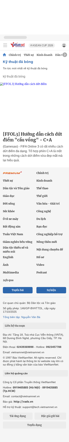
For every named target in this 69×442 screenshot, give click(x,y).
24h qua (8, 280)
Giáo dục (8, 196)
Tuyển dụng (34, 425)
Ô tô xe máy (10, 219)
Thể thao (42, 188)
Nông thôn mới (46, 242)
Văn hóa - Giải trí (48, 203)
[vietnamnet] (18, 47)
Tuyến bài (18, 290)
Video (40, 265)
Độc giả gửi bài (50, 416)
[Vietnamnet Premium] (12, 174)
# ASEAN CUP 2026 (41, 45)
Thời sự (29, 55)
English (8, 257)
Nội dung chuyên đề (49, 249)
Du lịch (41, 219)
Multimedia (11, 272)
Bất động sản (12, 226)
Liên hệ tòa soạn (15, 325)
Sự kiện (51, 290)
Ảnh (5, 265)
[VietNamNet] (4, 55)
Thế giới (42, 196)
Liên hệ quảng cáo (16, 373)
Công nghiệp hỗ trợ (49, 234)
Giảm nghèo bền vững (17, 242)
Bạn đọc (41, 226)
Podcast (41, 272)
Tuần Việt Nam (13, 234)
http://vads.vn (23, 401)
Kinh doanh (44, 55)
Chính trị (15, 55)
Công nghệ (43, 211)
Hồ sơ (40, 257)
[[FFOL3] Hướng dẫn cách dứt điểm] (34, 105)
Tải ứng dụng (18, 416)
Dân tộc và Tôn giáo (16, 188)
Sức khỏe (9, 211)
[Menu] (5, 45)
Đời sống (9, 203)
